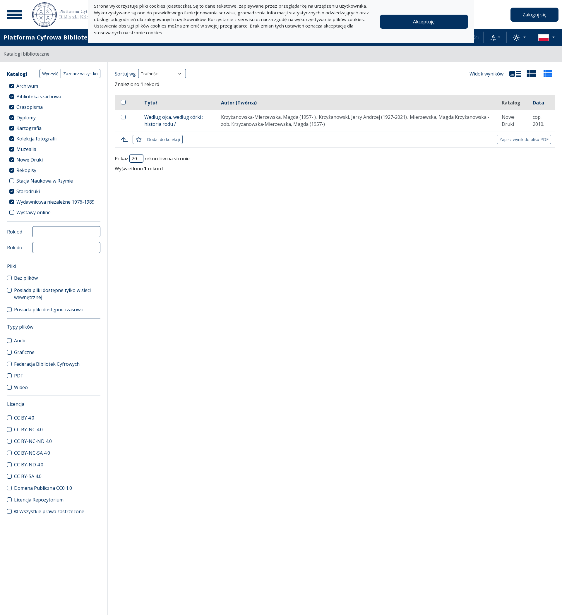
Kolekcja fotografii (36, 138)
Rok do (14, 247)
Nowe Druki (29, 160)
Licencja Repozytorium (39, 500)
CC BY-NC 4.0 (28, 429)
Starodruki (28, 191)
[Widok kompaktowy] (532, 73)
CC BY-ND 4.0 (28, 464)
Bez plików (26, 278)
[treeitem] (53, 86)
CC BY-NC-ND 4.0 (33, 441)
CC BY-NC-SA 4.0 (32, 453)
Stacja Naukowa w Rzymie (44, 181)
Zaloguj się (534, 14)
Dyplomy (26, 117)
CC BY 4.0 (24, 418)
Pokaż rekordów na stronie (152, 158)
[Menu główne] (14, 14)
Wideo (21, 387)
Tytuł (150, 102)
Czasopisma (29, 107)
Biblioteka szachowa (38, 96)
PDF (18, 375)
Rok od (14, 232)
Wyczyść (50, 73)
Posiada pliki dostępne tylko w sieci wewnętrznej (52, 293)
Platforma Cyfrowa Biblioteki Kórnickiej (65, 37)
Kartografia (29, 128)
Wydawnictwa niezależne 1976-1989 (55, 202)
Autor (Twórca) (239, 102)
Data (538, 102)
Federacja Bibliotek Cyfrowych (47, 364)
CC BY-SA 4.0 (28, 476)
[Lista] (515, 73)
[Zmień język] (546, 37)
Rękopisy (26, 170)
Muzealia (26, 149)
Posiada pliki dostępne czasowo (48, 309)
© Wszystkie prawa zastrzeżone (49, 511)
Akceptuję (424, 21)
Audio (20, 340)
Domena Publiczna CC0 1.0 (43, 488)
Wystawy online (33, 212)
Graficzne (24, 352)
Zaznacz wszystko (80, 73)
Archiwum (27, 86)
